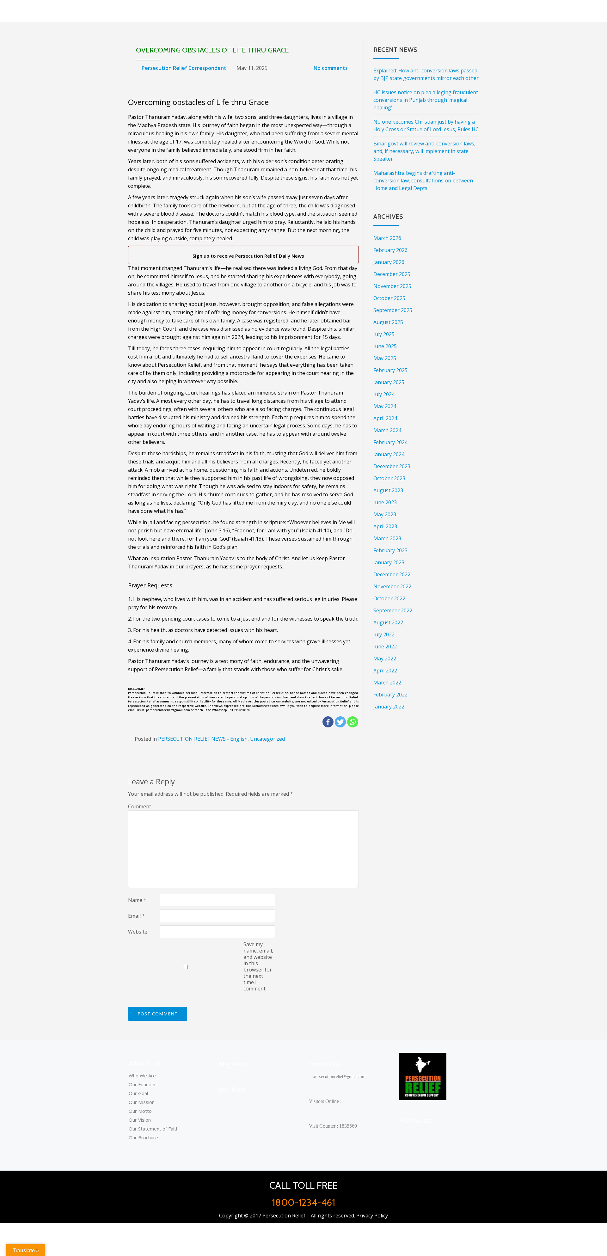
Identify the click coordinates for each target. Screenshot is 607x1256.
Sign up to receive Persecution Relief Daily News (247, 256)
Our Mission (142, 1102)
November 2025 (392, 286)
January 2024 (388, 454)
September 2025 (392, 310)
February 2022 (390, 694)
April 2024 (385, 418)
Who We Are (142, 1075)
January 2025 (388, 382)
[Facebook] (328, 721)
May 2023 (384, 514)
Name (137, 900)
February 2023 (390, 550)
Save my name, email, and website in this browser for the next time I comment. (258, 966)
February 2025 (390, 370)
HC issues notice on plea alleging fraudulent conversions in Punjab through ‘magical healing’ (425, 100)
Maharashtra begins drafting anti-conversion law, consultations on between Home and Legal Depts (423, 180)
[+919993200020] (435, 1134)
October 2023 (389, 478)
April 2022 (385, 670)
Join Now (232, 1089)
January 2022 (388, 706)
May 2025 (384, 358)
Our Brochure (143, 1137)
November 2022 (392, 586)
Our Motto (140, 1111)
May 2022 (384, 658)
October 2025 (389, 298)
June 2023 (385, 502)
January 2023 (388, 562)
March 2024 (387, 430)
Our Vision (140, 1120)
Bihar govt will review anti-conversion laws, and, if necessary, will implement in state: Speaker (424, 151)
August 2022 (388, 622)
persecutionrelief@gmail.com (338, 1076)
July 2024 (384, 394)
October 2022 (389, 598)
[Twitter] (340, 721)
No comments (331, 67)
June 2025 (385, 346)
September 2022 (392, 610)
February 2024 (390, 442)
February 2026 (390, 250)
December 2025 (391, 274)
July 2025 (384, 334)
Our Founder (142, 1084)
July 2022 (384, 634)
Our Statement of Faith (154, 1128)
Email (136, 916)
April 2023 (385, 526)
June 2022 (385, 646)
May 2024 (384, 406)
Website (137, 931)
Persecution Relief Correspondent (184, 67)
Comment (139, 806)
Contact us (325, 1064)
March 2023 (387, 538)
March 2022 (387, 682)
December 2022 (391, 574)
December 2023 (391, 466)
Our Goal (138, 1093)
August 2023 (388, 490)
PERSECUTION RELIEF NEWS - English (203, 738)
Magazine (233, 1064)
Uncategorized (267, 738)
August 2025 (388, 322)
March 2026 (387, 238)
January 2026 (388, 262)
